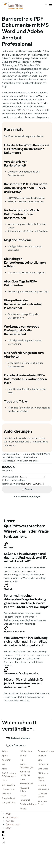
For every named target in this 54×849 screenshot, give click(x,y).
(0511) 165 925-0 (17, 745)
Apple (5, 755)
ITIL (21, 760)
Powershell (25, 799)
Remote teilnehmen (15, 480)
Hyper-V (24, 755)
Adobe (5, 751)
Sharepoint (43, 764)
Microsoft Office (24, 790)
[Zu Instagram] (3, 842)
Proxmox (42, 755)
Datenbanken (8, 785)
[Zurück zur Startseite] (12, 5)
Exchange (6, 793)
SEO (40, 760)
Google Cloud (8, 798)
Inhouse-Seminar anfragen (27, 496)
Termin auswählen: (12, 483)
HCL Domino (26, 751)
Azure (4, 768)
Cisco (4, 780)
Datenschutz (8, 789)
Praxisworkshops (27, 804)
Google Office (8, 802)
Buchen (28, 489)
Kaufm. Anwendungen (27, 766)
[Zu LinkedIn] (3, 835)
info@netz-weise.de (19, 738)
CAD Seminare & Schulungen (9, 775)
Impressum (12, 817)
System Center (41, 779)
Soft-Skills (43, 768)
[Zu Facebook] (3, 838)
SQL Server (43, 773)
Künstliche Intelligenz (25, 773)
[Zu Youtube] (3, 831)
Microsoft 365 (26, 783)
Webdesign (43, 789)
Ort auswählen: (10, 476)
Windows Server (42, 795)
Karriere (10, 820)
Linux (22, 779)
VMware (42, 785)
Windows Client (42, 803)
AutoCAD (6, 760)
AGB (8, 813)
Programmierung (45, 751)
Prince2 (23, 808)
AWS (4, 764)
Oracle (23, 795)
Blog (8, 827)
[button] (46, 5)
